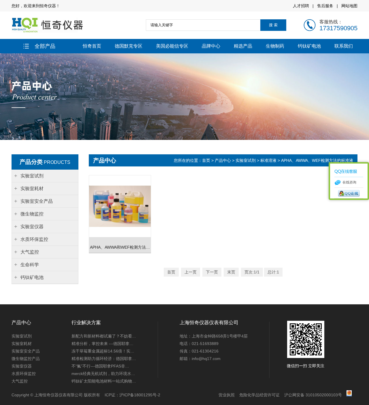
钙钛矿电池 (309, 46)
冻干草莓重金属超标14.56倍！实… (102, 351)
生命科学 (29, 264)
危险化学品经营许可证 (259, 395)
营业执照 (227, 395)
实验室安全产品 (26, 351)
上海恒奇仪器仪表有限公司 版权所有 (67, 395)
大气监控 (20, 381)
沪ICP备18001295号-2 (139, 395)
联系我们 (343, 46)
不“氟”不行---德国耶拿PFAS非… (100, 366)
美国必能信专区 (172, 46)
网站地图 (349, 5)
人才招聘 (301, 5)
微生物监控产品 (26, 358)
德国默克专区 (128, 46)
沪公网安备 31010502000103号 (313, 395)
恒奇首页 (92, 46)
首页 (206, 160)
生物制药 (275, 46)
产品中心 (223, 160)
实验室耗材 (22, 343)
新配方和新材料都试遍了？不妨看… (103, 336)
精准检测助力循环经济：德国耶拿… (103, 358)
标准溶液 (268, 160)
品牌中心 (211, 46)
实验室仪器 (22, 366)
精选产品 (243, 46)
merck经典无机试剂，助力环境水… (103, 373)
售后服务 (325, 5)
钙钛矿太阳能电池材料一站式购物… (103, 381)
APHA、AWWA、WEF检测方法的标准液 (317, 160)
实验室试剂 (246, 160)
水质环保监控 (24, 373)
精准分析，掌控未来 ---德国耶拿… (102, 343)
